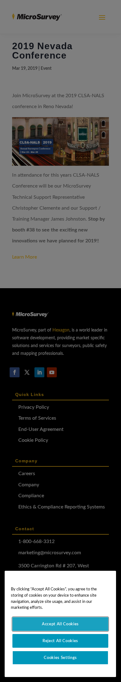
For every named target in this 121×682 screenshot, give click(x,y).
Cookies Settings (60, 658)
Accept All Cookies (60, 624)
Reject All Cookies (60, 641)
